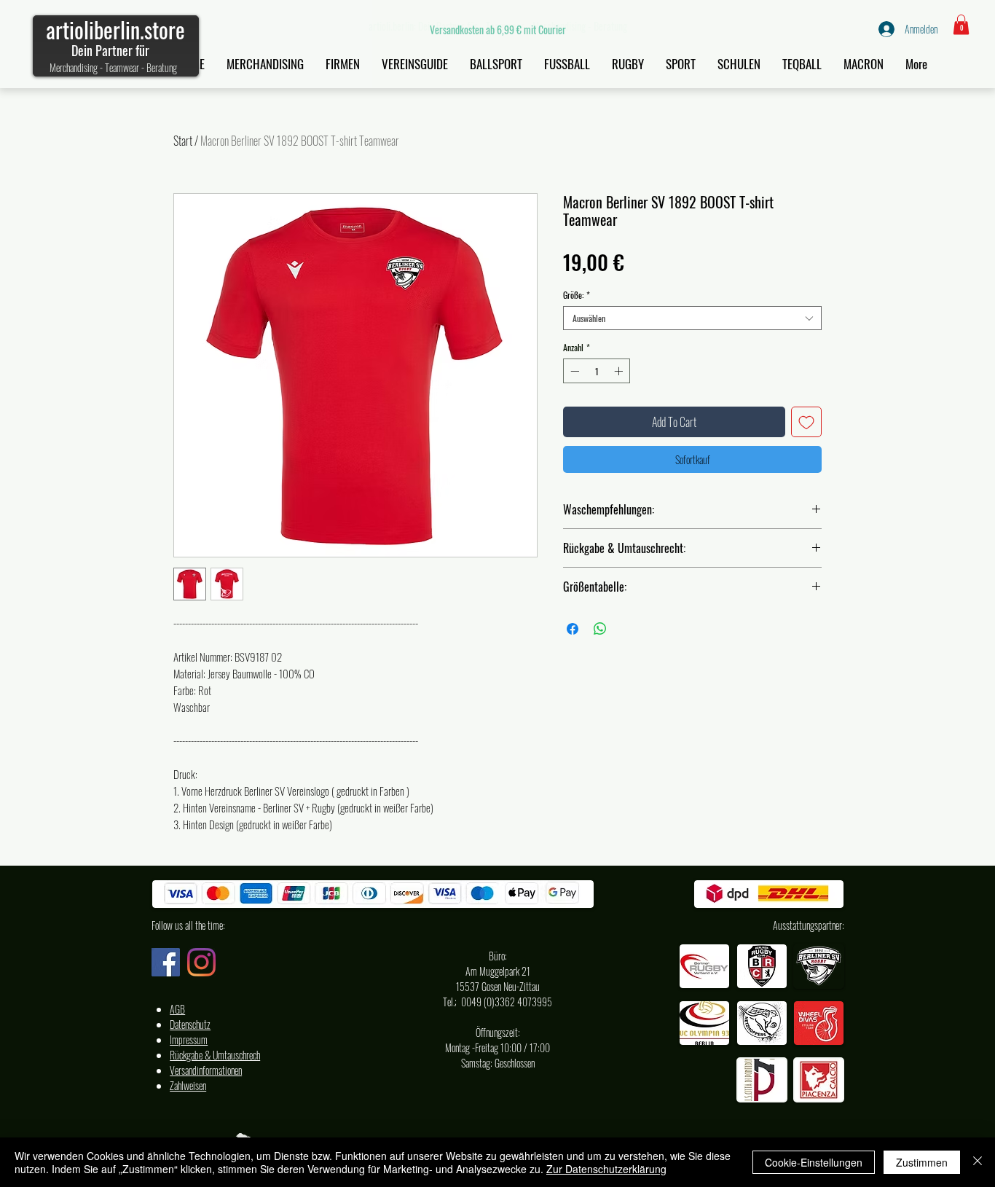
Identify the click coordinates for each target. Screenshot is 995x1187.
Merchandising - (77, 67)
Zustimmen (922, 1162)
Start (182, 140)
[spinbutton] (596, 371)
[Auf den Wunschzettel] (806, 422)
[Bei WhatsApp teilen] (600, 629)
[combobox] (692, 318)
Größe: (576, 294)
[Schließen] (977, 1162)
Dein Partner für (110, 50)
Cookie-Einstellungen (813, 1162)
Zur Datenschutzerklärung (606, 1168)
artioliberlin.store (115, 29)
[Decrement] (573, 371)
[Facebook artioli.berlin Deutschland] (166, 962)
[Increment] (620, 371)
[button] (961, 24)
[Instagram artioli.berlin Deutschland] (201, 962)
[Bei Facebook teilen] (572, 629)
